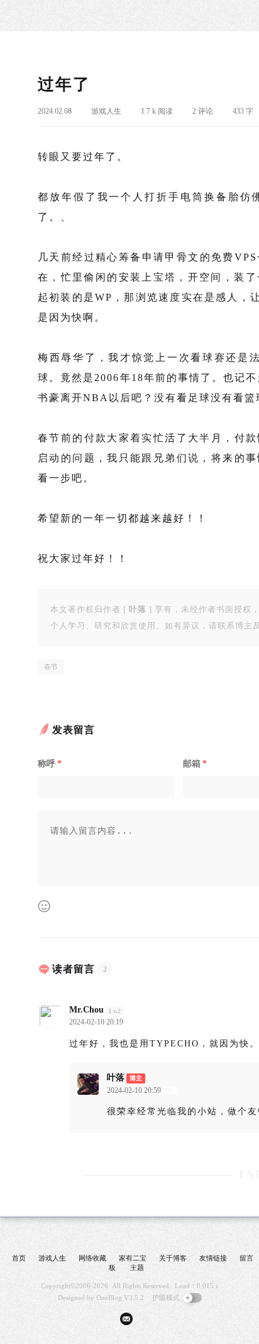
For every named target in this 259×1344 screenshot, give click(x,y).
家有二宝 (132, 1258)
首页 (19, 1258)
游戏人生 (106, 111)
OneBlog (109, 1297)
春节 (51, 666)
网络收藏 (92, 1258)
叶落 (115, 1077)
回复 (132, 1022)
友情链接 (213, 1258)
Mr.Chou (86, 1009)
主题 (137, 1267)
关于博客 (173, 1258)
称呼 (50, 763)
